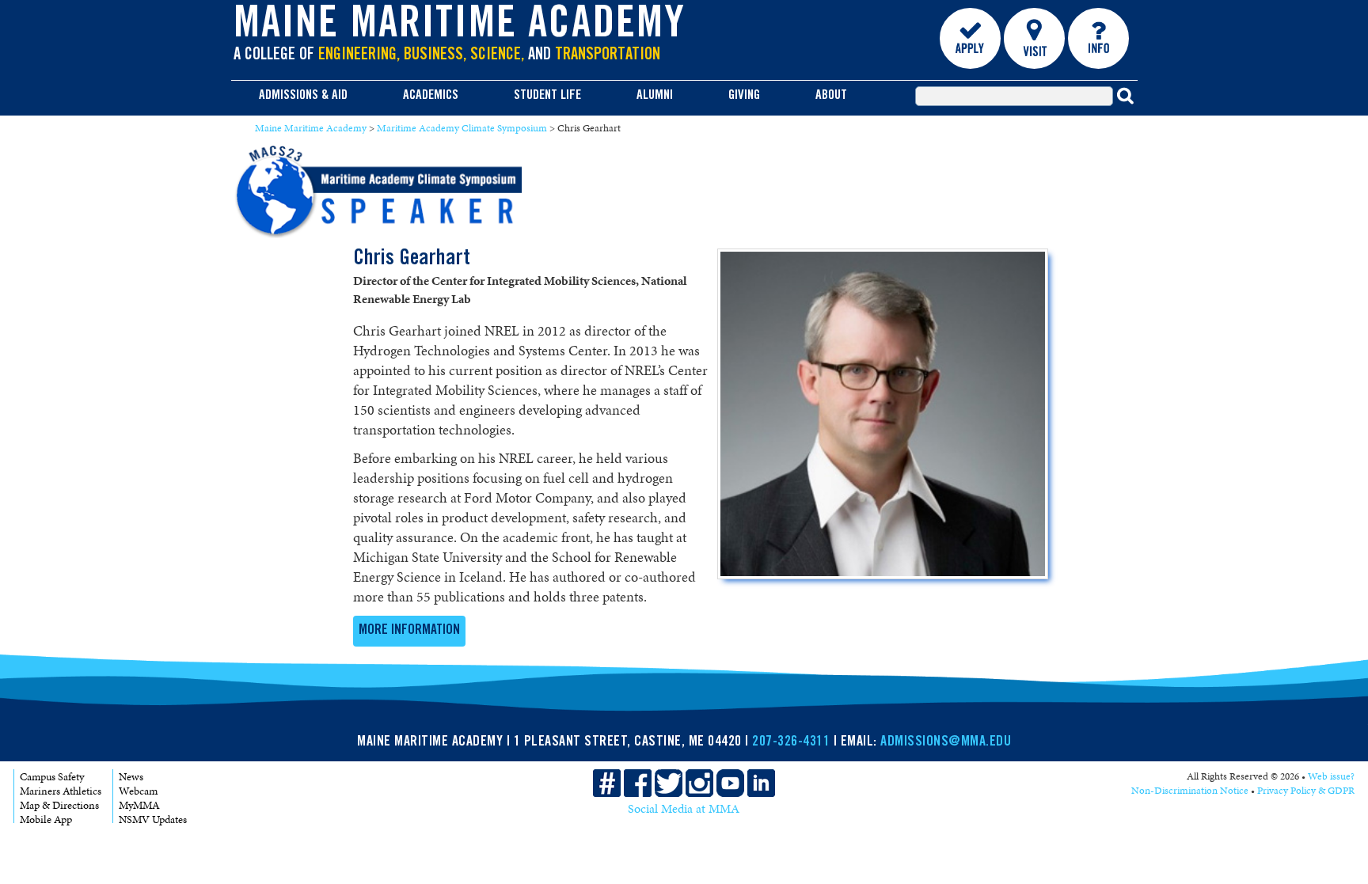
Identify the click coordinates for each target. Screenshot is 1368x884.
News (131, 776)
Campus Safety (52, 776)
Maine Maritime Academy (460, 27)
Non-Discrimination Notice (1189, 790)
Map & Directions (59, 805)
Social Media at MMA (683, 809)
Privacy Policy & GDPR (1306, 790)
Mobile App (46, 819)
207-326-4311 (791, 742)
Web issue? (1331, 776)
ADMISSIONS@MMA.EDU (945, 742)
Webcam (138, 791)
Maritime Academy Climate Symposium (462, 128)
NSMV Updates (153, 819)
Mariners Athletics (60, 791)
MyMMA (139, 805)
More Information (409, 631)
